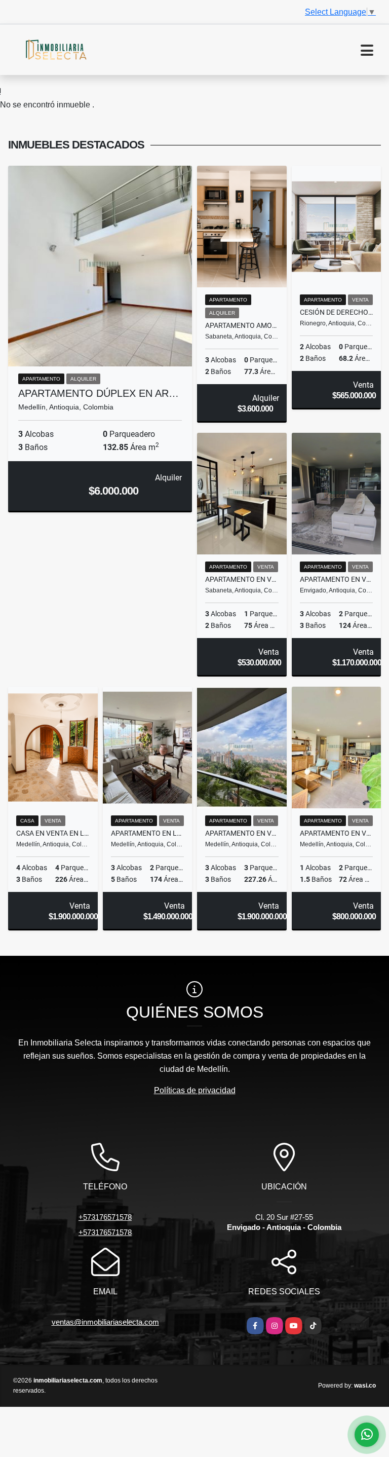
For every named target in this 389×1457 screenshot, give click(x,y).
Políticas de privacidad (195, 1090)
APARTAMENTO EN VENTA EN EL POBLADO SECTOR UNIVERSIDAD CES (242, 833)
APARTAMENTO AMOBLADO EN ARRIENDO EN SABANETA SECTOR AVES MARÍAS (242, 325)
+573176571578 (105, 1217)
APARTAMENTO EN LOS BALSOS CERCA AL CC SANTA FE (147, 833)
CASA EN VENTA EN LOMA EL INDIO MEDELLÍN (53, 833)
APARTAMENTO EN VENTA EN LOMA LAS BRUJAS (336, 579)
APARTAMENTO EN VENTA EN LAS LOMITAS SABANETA (242, 579)
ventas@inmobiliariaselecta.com (105, 1322)
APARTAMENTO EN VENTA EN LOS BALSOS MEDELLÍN (336, 833)
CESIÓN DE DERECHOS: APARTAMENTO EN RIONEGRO (336, 312)
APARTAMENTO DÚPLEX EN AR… (98, 393)
